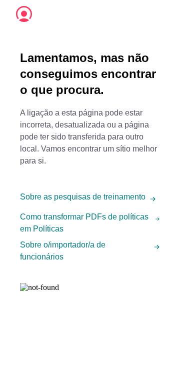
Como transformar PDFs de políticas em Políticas (84, 222)
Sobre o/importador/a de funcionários (63, 250)
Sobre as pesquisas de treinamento (83, 196)
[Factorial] (24, 14)
